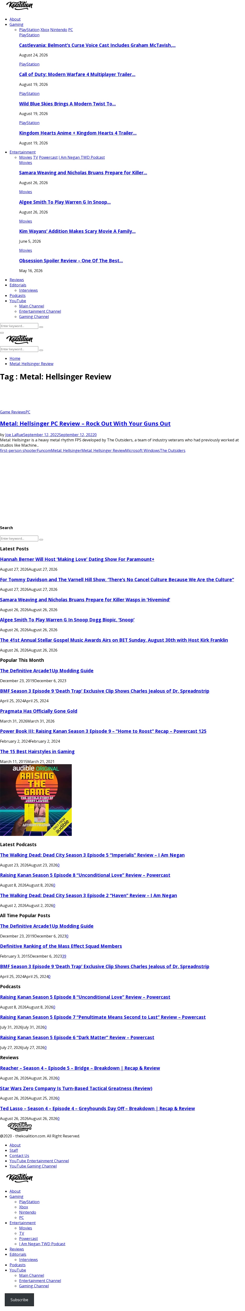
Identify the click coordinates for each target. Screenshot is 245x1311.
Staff (14, 1150)
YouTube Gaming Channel (33, 1166)
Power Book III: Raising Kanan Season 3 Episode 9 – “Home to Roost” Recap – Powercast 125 (103, 731)
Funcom (44, 450)
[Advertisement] (87, 397)
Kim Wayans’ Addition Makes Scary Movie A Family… (77, 231)
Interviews (28, 290)
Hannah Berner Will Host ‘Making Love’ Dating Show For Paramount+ (77, 559)
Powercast (28, 1238)
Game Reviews (13, 412)
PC (28, 412)
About (15, 19)
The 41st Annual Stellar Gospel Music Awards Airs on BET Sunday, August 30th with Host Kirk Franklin (114, 640)
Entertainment (23, 152)
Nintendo (27, 1212)
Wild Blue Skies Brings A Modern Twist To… (67, 104)
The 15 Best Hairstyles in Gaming (37, 751)
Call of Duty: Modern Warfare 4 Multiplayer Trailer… (77, 74)
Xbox (23, 1207)
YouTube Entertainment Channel (39, 1160)
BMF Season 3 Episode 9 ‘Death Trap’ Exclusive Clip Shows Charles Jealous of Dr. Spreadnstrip (104, 691)
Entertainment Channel (40, 311)
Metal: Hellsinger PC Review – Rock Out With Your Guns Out (85, 423)
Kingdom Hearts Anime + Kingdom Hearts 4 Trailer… (78, 133)
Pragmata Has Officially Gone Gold (38, 711)
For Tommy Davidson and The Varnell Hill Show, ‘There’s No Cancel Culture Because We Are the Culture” (117, 579)
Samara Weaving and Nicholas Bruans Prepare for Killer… (83, 173)
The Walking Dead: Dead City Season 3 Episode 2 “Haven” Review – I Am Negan (88, 895)
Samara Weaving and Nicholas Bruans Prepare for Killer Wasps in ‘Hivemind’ (85, 600)
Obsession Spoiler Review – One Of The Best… (71, 260)
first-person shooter (18, 450)
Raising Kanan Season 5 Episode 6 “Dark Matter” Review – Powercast (77, 1037)
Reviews (17, 279)
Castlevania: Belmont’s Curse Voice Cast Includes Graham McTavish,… (97, 45)
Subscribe (19, 1299)
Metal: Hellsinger (66, 450)
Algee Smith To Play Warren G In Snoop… (65, 202)
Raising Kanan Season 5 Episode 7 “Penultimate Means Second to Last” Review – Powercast (103, 1017)
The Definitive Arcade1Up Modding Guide (47, 671)
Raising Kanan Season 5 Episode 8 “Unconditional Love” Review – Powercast (85, 875)
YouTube (18, 300)
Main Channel (31, 306)
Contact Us (19, 1155)
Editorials (18, 285)
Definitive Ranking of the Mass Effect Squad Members (61, 946)
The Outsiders (172, 450)
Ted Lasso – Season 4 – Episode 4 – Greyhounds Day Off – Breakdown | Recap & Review (97, 1108)
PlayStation (29, 35)
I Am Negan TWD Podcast (42, 1243)
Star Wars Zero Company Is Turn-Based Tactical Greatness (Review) (76, 1088)
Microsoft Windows (142, 450)
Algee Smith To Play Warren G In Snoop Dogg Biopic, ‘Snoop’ (67, 620)
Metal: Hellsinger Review (103, 450)
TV (21, 1233)
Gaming (16, 24)
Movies (25, 162)
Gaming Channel (34, 316)
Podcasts (18, 295)
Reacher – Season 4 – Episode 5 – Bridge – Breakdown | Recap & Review (80, 1068)
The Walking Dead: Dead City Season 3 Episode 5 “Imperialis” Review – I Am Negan (92, 855)
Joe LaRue (14, 434)
